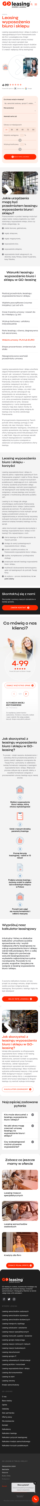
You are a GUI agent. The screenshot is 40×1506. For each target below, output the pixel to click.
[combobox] (20, 103)
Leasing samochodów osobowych (15, 1311)
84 (33, 130)
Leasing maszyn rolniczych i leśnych (16, 1344)
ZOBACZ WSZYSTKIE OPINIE (18, 685)
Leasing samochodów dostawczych (16, 1319)
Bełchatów (5, 1469)
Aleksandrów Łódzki (9, 1466)
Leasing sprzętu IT (9, 1356)
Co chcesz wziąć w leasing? (14, 99)
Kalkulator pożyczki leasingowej (14, 1437)
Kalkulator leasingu (9, 1433)
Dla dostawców (8, 1421)
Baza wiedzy (7, 1401)
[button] (26, 693)
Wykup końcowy (15, 144)
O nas (4, 1397)
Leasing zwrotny (8, 1381)
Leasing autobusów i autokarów (14, 1328)
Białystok (5, 1472)
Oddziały (5, 1409)
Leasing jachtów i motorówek (13, 1364)
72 (28, 130)
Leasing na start (8, 1377)
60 (22, 130)
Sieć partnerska (8, 1413)
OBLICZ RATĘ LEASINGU (18, 999)
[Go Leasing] (16, 4)
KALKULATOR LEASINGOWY (16, 1089)
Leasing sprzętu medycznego (13, 1340)
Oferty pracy (7, 1417)
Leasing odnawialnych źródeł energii (16, 1360)
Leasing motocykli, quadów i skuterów (17, 1336)
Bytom (4, 1482)
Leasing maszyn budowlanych (13, 1348)
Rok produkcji (9, 108)
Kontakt (5, 1425)
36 (12, 130)
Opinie (4, 1405)
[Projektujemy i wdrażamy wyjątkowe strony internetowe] (20, 1496)
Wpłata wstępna (15, 135)
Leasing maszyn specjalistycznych (15, 1332)
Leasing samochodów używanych (15, 1315)
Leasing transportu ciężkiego (13, 1324)
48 (17, 130)
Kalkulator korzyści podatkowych (15, 1445)
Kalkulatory (6, 1429)
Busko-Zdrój (6, 1476)
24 (6, 130)
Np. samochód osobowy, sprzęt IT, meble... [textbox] (19, 103)
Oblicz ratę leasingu (21, 157)
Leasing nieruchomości (11, 1352)
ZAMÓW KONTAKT (18, 608)
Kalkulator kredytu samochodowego (16, 1441)
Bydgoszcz (6, 1479)
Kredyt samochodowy (10, 1385)
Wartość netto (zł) (10, 116)
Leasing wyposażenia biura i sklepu (16, 1368)
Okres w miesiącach (13, 125)
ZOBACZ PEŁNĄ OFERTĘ (18, 1265)
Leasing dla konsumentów (12, 1372)
